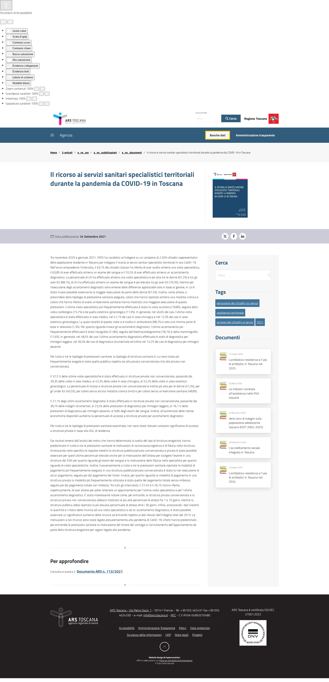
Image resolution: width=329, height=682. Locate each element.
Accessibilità (126, 628)
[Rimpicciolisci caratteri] (41, 94)
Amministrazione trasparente (255, 135)
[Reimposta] (3, 22)
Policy (182, 628)
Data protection (200, 628)
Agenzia (66, 135)
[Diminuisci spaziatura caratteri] (41, 104)
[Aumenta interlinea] (34, 99)
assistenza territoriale (230, 312)
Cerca (232, 118)
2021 (260, 322)
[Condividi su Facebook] (233, 236)
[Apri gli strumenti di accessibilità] (6, 5)
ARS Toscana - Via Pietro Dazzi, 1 (131, 610)
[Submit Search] (269, 275)
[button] (52, 135)
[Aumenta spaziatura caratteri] (47, 104)
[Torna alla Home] (69, 119)
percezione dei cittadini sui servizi (237, 303)
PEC (173, 615)
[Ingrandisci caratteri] (47, 94)
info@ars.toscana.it (155, 615)
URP (168, 634)
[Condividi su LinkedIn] (242, 236)
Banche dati (217, 135)
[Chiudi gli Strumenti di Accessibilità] (10, 22)
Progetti (197, 634)
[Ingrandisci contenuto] (42, 89)
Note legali (181, 634)
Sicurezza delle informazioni (144, 634)
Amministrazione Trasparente (156, 628)
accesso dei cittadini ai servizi (235, 322)
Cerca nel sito (201, 112)
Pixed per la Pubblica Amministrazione (175, 660)
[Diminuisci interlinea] (28, 99)
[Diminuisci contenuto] (36, 89)
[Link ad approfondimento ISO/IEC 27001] (253, 632)
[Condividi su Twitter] (225, 236)
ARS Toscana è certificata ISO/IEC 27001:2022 (253, 612)
